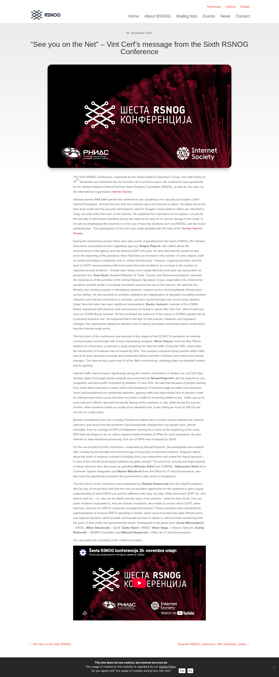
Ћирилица (214, 6)
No (190, 670)
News (225, 16)
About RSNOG (157, 16)
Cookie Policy (167, 666)
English (245, 6)
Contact (243, 16)
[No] (274, 667)
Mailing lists (186, 16)
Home (133, 16)
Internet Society (122, 191)
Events (209, 16)
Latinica (230, 6)
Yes (182, 670)
